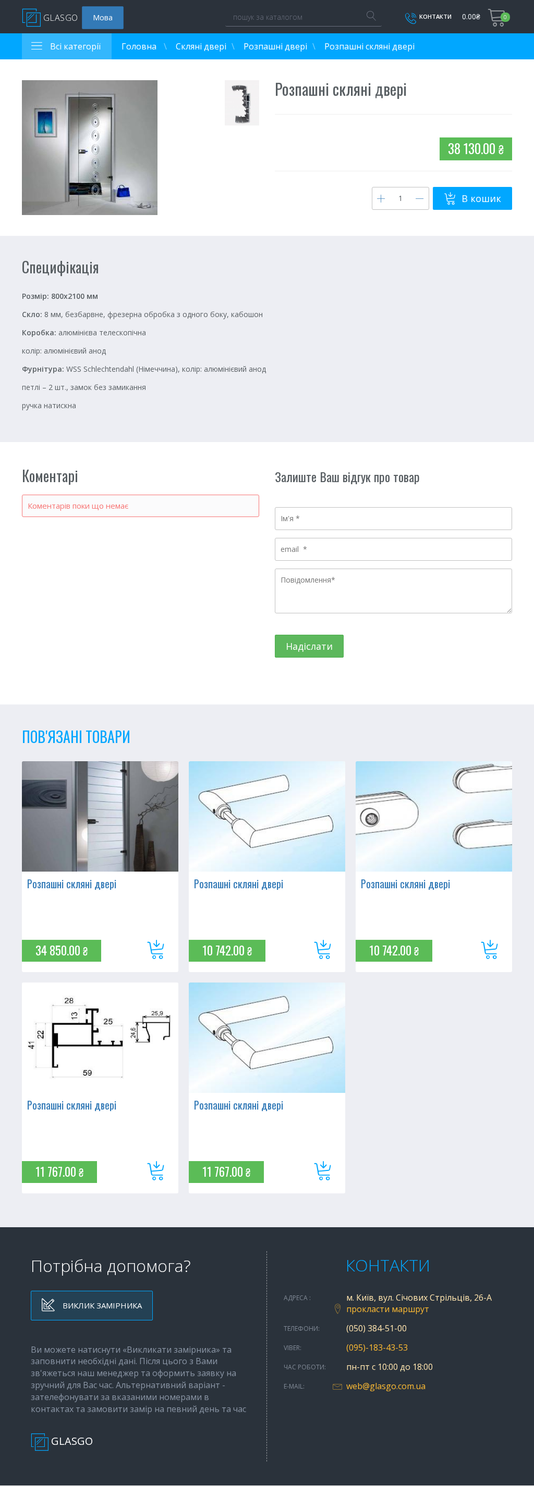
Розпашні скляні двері (71, 883)
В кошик (480, 198)
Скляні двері (201, 46)
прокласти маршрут (387, 1309)
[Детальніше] (100, 816)
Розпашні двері (275, 46)
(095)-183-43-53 (377, 1347)
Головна (140, 46)
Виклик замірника (101, 1305)
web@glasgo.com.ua (386, 1386)
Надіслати (309, 646)
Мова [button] (103, 17)
